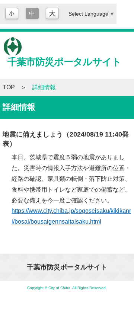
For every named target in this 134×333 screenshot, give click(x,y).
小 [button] (11, 13)
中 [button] (32, 13)
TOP (9, 87)
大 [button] (52, 13)
